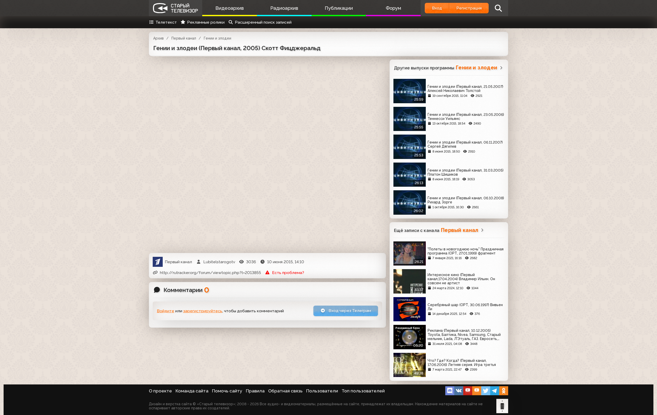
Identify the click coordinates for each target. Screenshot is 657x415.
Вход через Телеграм (349, 310)
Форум (393, 8)
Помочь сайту (227, 390)
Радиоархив (284, 8)
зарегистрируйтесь (202, 310)
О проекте (160, 390)
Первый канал (183, 38)
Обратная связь (285, 390)
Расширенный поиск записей (263, 22)
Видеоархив (229, 8)
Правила (255, 390)
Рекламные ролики (206, 22)
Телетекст (166, 22)
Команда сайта (192, 390)
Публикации (339, 8)
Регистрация (469, 8)
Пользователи (322, 390)
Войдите (165, 310)
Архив (158, 38)
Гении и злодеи (217, 38)
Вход (437, 8)
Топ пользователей (363, 390)
